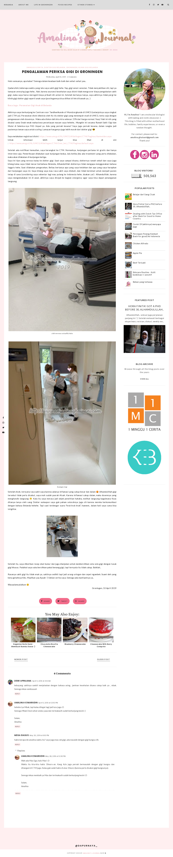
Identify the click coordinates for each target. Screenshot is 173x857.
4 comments (72, 77)
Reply (17, 694)
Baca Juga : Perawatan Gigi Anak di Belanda (29, 105)
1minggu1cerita (34, 67)
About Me (24, 5)
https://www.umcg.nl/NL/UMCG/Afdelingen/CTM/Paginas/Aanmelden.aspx (75, 136)
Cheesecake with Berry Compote (101, 645)
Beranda (8, 5)
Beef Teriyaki (139, 262)
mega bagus (21, 735)
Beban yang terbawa (142, 282)
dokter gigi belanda (54, 67)
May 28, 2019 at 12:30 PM (55, 756)
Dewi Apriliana (22, 680)
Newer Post (21, 659)
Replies (21, 751)
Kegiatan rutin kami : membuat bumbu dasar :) (23, 645)
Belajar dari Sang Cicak (144, 194)
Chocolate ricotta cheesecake (49, 645)
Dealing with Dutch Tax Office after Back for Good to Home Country (147, 216)
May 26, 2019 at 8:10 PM (39, 735)
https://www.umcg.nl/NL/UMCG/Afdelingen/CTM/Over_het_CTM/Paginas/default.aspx (51, 143)
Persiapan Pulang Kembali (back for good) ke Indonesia (146, 235)
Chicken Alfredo (140, 243)
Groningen (71, 67)
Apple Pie (137, 253)
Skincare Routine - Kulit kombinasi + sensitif (144, 273)
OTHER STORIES (85, 5)
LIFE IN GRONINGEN (43, 5)
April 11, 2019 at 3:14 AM (41, 681)
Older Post (103, 659)
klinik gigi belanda (88, 67)
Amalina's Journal (91, 853)
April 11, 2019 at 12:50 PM (48, 703)
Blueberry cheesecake (75, 644)
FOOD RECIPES (65, 5)
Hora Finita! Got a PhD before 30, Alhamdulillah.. (147, 205)
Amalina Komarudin (26, 702)
